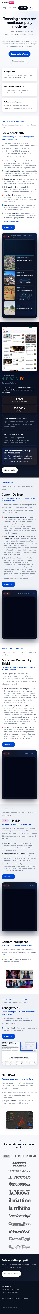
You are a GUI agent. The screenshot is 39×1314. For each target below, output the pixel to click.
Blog (4, 8)
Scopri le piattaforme (19, 54)
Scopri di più (8, 227)
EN (30, 7)
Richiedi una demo (19, 61)
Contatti (23, 8)
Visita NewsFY (9, 470)
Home (4, 1298)
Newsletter (12, 8)
